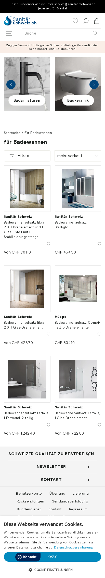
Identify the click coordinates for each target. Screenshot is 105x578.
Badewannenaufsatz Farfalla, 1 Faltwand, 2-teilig (26, 415)
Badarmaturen (27, 100)
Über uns (57, 493)
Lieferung (81, 493)
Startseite (12, 133)
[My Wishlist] (76, 21)
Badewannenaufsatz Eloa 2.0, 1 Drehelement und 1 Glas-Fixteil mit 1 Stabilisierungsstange (24, 229)
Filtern (23, 155)
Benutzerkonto (29, 493)
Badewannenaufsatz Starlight (71, 224)
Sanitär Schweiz (18, 216)
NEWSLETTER (51, 466)
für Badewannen (38, 133)
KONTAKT (51, 479)
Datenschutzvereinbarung (73, 547)
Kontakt (55, 509)
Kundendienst (29, 509)
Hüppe (61, 317)
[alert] (52, 547)
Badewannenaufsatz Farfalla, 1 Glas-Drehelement (77, 415)
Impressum (78, 509)
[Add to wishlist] (48, 243)
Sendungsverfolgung (70, 501)
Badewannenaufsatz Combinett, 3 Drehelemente (77, 325)
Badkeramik (78, 100)
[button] (52, 569)
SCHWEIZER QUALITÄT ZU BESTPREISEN (51, 453)
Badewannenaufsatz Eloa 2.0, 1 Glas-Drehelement (24, 325)
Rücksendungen (30, 501)
